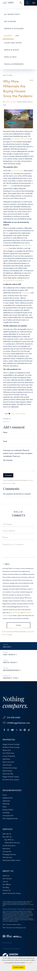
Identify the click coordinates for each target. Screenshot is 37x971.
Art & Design (10, 21)
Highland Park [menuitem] (7, 798)
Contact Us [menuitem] (7, 890)
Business (8, 36)
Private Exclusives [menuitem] (9, 846)
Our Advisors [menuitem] (7, 879)
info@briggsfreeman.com (18, 722)
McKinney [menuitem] (6, 804)
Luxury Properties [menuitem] (9, 756)
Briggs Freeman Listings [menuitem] (11, 744)
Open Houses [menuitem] (7, 771)
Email (5, 441)
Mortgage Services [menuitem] (9, 854)
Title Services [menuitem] (7, 857)
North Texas (9, 662)
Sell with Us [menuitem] (7, 834)
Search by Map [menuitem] (8, 774)
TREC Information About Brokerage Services (14, 927)
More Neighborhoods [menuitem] (10, 818)
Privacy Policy (30, 480)
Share (31, 80)
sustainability (26, 293)
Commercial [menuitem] (7, 851)
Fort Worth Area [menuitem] (8, 753)
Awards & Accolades (14, 29)
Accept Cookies (18, 967)
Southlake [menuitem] (6, 813)
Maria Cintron (10, 102)
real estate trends (19, 414)
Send (18, 625)
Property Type (10, 678)
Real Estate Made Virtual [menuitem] (11, 860)
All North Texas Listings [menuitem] (11, 747)
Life (17, 36)
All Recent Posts (12, 14)
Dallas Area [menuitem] (7, 750)
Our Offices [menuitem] (7, 884)
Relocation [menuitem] (6, 848)
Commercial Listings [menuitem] (10, 768)
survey (9, 186)
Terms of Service (8, 483)
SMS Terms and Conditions (11, 949)
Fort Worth (9, 655)
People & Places (11, 50)
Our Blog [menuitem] (6, 887)
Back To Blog (7, 75)
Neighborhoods (11, 670)
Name (5, 432)
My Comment (8, 460)
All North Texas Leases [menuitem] (11, 780)
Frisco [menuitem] (5, 795)
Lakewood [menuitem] (6, 801)
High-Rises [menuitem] (6, 759)
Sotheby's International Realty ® (10, 909)
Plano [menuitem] (4, 807)
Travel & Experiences (14, 64)
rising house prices (17, 171)
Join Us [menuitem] (5, 881)
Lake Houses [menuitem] (7, 765)
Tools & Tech (10, 57)
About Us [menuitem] (6, 876)
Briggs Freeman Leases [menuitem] (11, 777)
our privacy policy (15, 612)
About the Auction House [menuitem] (12, 893)
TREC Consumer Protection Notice (12, 924)
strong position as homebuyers (13, 280)
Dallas (6, 647)
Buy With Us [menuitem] (9, 840)
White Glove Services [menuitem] (12, 843)
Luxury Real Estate (13, 43)
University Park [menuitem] (8, 815)
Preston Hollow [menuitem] (8, 810)
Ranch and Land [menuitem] (8, 762)
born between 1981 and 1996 (20, 139)
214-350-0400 (21, 3)
